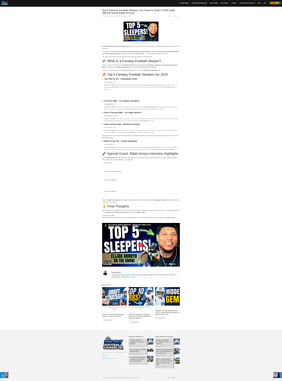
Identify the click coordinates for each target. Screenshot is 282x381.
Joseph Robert (115, 16)
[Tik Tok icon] (174, 377)
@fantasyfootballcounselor (128, 277)
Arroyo (145, 147)
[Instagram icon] (173, 377)
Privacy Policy (105, 356)
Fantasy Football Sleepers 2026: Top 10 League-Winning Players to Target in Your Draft (167, 312)
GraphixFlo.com (135, 377)
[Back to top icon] (178, 377)
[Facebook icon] (168, 377)
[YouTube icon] (171, 377)
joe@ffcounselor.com (110, 358)
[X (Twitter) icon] (170, 377)
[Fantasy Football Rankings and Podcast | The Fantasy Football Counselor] (4, 3)
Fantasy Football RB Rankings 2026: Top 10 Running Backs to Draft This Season (140, 316)
